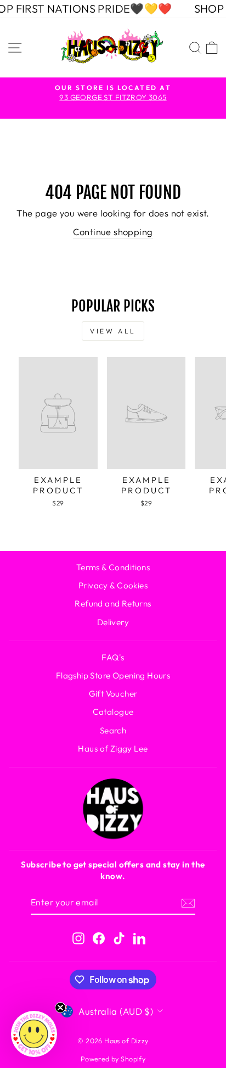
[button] (34, 1034)
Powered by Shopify (113, 1058)
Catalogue (113, 712)
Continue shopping (112, 231)
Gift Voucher (113, 693)
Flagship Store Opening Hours (113, 675)
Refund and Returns (113, 603)
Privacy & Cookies (113, 585)
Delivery (113, 622)
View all (113, 331)
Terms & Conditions (113, 567)
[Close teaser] (60, 1007)
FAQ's (112, 657)
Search (113, 730)
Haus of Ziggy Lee (113, 748)
